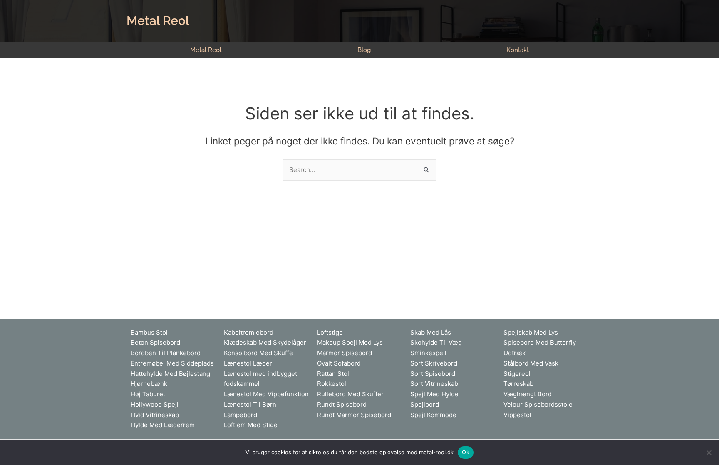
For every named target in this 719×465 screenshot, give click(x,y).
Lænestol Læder (248, 363)
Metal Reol (157, 20)
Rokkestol (331, 384)
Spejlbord (424, 404)
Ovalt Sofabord (339, 363)
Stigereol (517, 374)
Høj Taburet (148, 394)
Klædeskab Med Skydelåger (265, 342)
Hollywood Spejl (155, 404)
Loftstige (330, 332)
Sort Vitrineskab (434, 384)
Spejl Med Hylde (434, 394)
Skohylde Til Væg (436, 342)
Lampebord (240, 415)
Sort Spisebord (432, 374)
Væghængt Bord (527, 394)
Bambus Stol (149, 332)
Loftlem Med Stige (251, 425)
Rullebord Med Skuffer (350, 394)
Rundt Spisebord (342, 404)
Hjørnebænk (149, 384)
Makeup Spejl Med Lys (350, 342)
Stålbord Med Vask (530, 363)
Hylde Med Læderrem (163, 425)
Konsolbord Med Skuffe (258, 353)
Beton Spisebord (155, 342)
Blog (364, 50)
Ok (465, 452)
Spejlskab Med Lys (530, 332)
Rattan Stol (333, 374)
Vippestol (517, 415)
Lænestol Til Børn (250, 404)
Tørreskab (518, 384)
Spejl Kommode (433, 415)
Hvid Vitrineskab (155, 415)
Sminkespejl (428, 353)
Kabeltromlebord (248, 332)
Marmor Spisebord (344, 353)
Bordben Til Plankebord (166, 353)
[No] (708, 452)
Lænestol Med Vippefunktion (266, 394)
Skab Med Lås (430, 332)
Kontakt (517, 50)
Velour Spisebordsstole (538, 404)
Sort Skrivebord (433, 363)
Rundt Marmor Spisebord (354, 415)
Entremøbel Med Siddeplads (172, 363)
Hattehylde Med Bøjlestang (170, 374)
